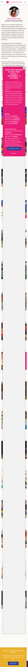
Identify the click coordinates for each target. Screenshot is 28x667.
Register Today (14, 148)
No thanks (14, 153)
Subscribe (13, 663)
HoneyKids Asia (14, 2)
